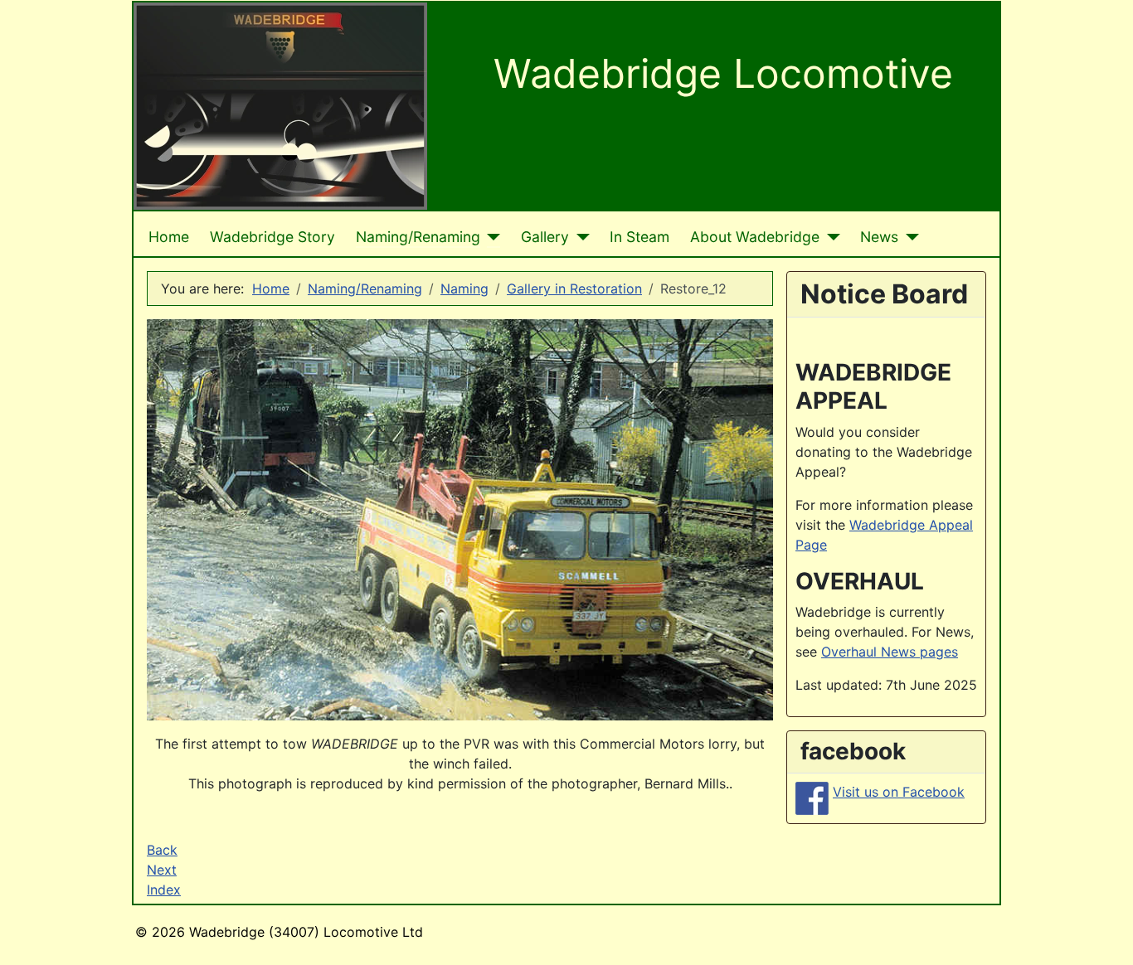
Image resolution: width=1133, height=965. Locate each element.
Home (168, 236)
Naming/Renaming (418, 236)
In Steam (639, 236)
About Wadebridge (754, 236)
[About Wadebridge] (829, 237)
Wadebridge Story (272, 236)
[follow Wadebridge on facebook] (812, 796)
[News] (908, 237)
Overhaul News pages (889, 651)
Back (162, 849)
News (879, 236)
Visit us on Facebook (899, 791)
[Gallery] (579, 237)
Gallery (545, 236)
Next (162, 869)
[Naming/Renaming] (490, 237)
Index (164, 889)
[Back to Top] (1104, 934)
